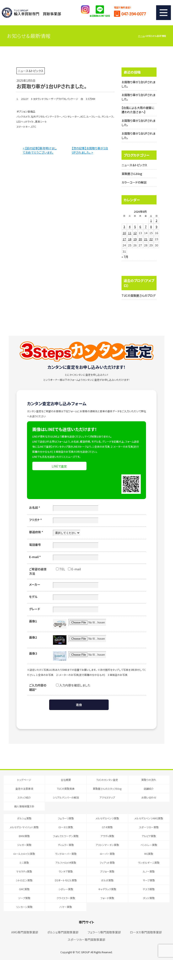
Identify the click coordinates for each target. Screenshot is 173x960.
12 (135, 233)
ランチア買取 (66, 871)
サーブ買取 (149, 880)
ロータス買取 (65, 827)
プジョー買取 (107, 871)
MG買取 (148, 853)
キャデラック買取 (107, 889)
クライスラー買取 (66, 898)
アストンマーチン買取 (107, 845)
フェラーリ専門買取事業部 (104, 932)
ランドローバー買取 (66, 853)
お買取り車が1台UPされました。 (138, 84)
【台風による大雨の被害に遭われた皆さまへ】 (138, 110)
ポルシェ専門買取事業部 (62, 932)
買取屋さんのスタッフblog (107, 788)
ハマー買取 (65, 907)
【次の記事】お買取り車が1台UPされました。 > (90, 150)
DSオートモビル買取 (66, 880)
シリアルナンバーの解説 (66, 797)
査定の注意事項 (24, 788)
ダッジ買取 (149, 898)
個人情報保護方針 (24, 806)
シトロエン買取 (24, 880)
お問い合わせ (148, 797)
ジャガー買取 (24, 845)
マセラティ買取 (24, 871)
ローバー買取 (107, 853)
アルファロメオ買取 (65, 862)
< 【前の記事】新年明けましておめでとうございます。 (40, 150)
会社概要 (66, 779)
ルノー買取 (149, 871)
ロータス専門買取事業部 (146, 932)
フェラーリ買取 (66, 818)
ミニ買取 (24, 862)
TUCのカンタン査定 (107, 779)
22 (151, 239)
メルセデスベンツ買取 (107, 818)
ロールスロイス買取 (24, 853)
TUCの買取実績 (65, 788)
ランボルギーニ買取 (148, 862)
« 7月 (125, 257)
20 (140, 239)
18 (129, 239)
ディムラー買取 (66, 845)
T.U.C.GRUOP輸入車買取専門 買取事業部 (31, 12)
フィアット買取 (107, 862)
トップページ (24, 779)
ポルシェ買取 (24, 818)
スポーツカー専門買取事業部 (86, 939)
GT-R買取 (107, 827)
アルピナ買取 (149, 836)
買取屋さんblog (132, 174)
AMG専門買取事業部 (24, 932)
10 (124, 233)
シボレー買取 (65, 889)
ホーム (141, 36)
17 (124, 239)
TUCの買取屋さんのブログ (138, 295)
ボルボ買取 (107, 880)
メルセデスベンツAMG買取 (148, 818)
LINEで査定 (59, 466)
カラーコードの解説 (134, 182)
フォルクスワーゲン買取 (65, 836)
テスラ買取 (149, 889)
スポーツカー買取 (149, 827)
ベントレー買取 (149, 845)
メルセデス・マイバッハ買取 (24, 827)
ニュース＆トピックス (134, 165)
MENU (163, 12)
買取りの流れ (148, 779)
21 (145, 239)
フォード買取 (107, 898)
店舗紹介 (149, 788)
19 (135, 239)
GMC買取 (24, 889)
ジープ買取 (24, 898)
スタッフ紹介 (24, 797)
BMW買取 (24, 836)
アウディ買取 (107, 836)
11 (129, 233)
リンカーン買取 (24, 907)
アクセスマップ (107, 797)
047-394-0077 (133, 14)
